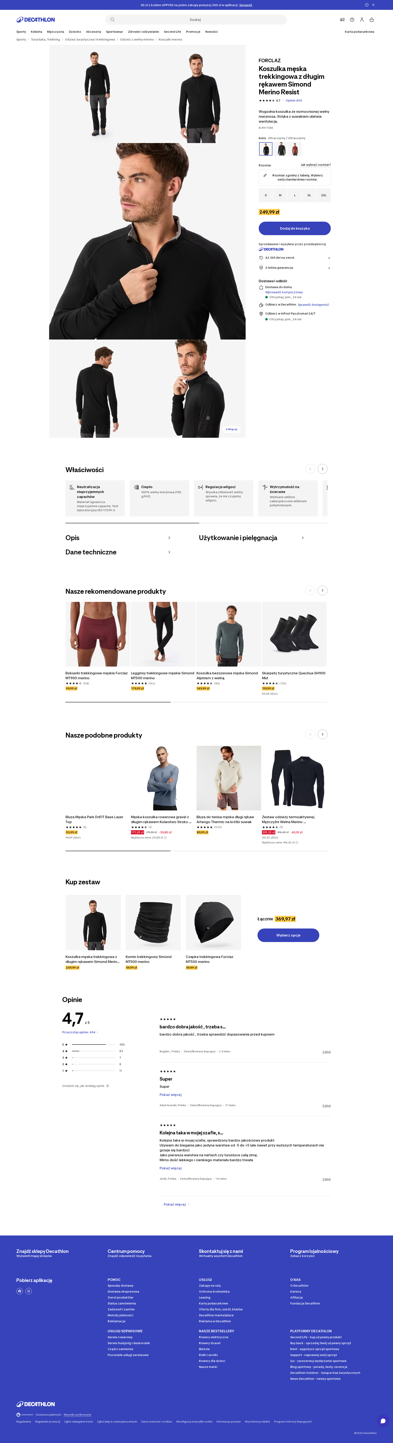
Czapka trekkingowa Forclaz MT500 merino (210, 959)
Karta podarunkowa (359, 31)
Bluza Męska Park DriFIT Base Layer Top (95, 819)
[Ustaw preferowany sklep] (342, 20)
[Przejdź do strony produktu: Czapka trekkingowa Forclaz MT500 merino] (213, 922)
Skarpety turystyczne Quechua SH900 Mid (294, 675)
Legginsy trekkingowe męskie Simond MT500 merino (163, 675)
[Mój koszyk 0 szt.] (372, 20)
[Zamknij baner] (373, 5)
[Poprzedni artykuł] (310, 469)
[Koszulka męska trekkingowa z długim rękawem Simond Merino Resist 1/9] (196, 94)
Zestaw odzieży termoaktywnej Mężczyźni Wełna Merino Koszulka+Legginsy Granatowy (288, 819)
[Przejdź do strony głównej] (35, 20)
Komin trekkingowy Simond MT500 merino (149, 959)
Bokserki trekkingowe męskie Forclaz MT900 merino (97, 675)
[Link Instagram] (28, 1291)
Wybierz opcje (288, 935)
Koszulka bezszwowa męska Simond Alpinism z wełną (227, 675)
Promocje (193, 31)
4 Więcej (231, 429)
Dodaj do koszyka (295, 228)
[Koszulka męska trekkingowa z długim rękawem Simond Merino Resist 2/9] (98, 94)
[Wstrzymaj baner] (367, 5)
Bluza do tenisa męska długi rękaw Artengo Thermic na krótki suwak (225, 819)
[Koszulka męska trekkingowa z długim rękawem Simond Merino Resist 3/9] (147, 241)
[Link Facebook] (19, 1291)
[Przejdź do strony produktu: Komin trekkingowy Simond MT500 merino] (153, 922)
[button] (165, 837)
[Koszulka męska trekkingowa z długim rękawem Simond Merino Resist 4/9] (98, 389)
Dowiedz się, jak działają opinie (83, 1086)
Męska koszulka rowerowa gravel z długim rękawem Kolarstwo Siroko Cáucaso (160, 819)
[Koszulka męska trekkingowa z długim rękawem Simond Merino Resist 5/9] (196, 389)
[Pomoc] (352, 20)
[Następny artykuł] (323, 469)
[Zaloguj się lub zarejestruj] (362, 20)
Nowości (211, 31)
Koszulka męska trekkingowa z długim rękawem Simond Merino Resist (93, 959)
